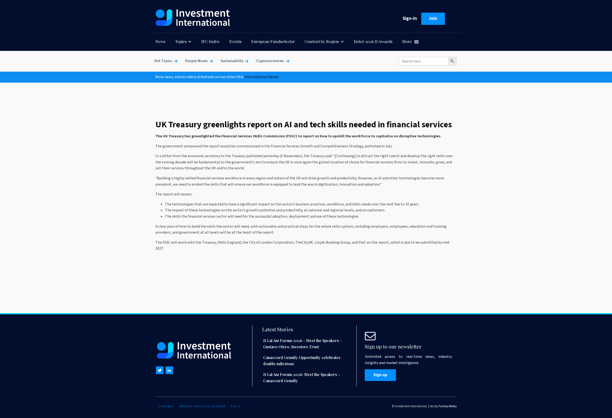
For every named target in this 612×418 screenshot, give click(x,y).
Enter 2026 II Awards (373, 41)
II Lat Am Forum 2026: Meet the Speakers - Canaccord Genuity (301, 377)
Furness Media (448, 406)
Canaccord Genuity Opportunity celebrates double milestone (301, 360)
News (160, 41)
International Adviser (261, 77)
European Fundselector (273, 41)
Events (235, 41)
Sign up (380, 375)
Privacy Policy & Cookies (203, 406)
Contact (166, 406)
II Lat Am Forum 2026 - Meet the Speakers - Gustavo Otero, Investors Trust (302, 343)
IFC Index (210, 41)
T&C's (235, 406)
